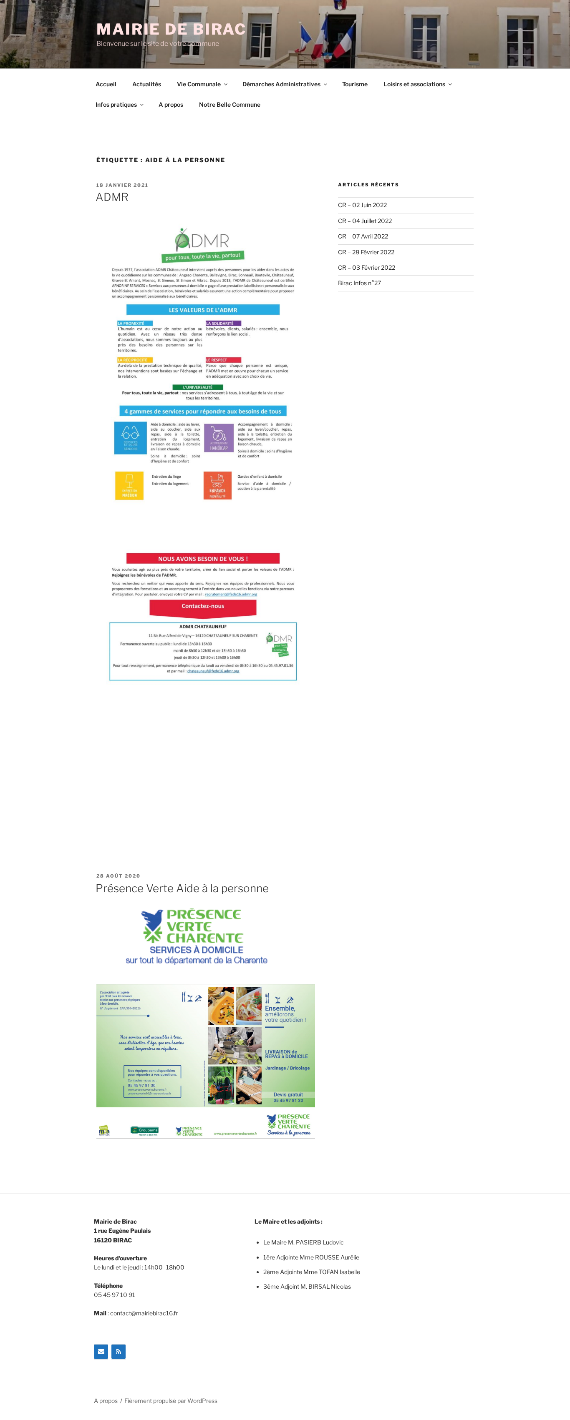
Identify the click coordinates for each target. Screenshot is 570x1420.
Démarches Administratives (281, 84)
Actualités (146, 84)
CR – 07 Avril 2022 (363, 236)
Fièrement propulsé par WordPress (170, 1400)
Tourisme (355, 84)
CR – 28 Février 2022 (366, 252)
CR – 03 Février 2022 (366, 267)
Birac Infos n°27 (359, 282)
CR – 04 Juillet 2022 (365, 220)
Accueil (106, 84)
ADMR (112, 197)
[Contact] (101, 1352)
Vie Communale (199, 84)
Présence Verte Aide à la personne (182, 888)
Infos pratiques (116, 104)
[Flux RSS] (118, 1352)
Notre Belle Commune (229, 104)
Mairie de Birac (171, 29)
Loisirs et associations (414, 84)
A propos (171, 104)
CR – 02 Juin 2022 (362, 204)
